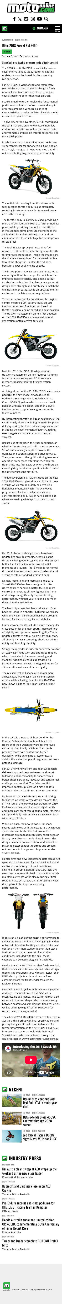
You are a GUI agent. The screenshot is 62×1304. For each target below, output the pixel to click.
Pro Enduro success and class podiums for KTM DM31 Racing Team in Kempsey (28, 1205)
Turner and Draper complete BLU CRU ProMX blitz (30, 1243)
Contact (16, 1290)
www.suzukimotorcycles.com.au (40, 1038)
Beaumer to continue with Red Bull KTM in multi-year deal (40, 1102)
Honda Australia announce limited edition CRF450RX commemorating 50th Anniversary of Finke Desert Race (30, 1224)
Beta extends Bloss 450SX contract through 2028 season (39, 1120)
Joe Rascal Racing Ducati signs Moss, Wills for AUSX (40, 1136)
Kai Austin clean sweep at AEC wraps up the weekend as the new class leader (29, 1171)
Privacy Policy (28, 1290)
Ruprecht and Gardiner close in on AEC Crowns (26, 1188)
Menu (57, 31)
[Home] (31, 7)
